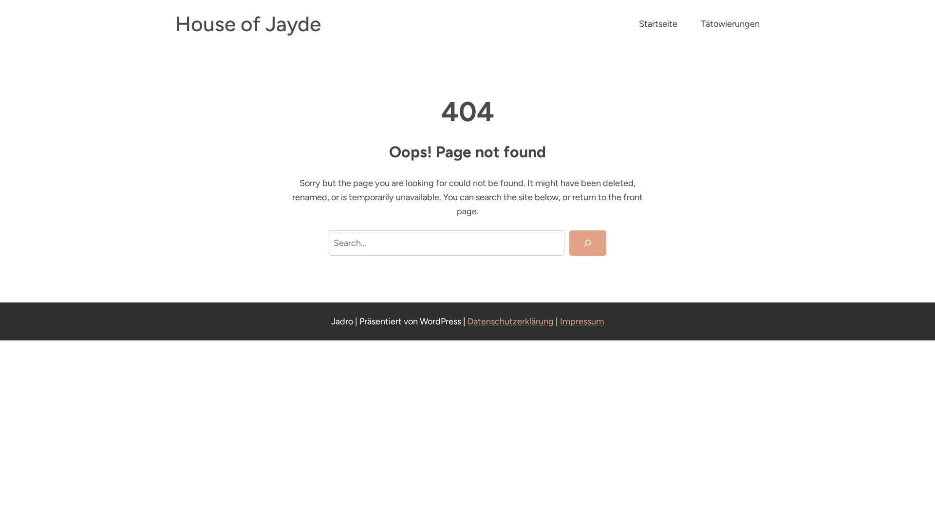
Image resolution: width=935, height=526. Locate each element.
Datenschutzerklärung (511, 321)
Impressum (582, 321)
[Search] (587, 243)
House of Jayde (248, 24)
